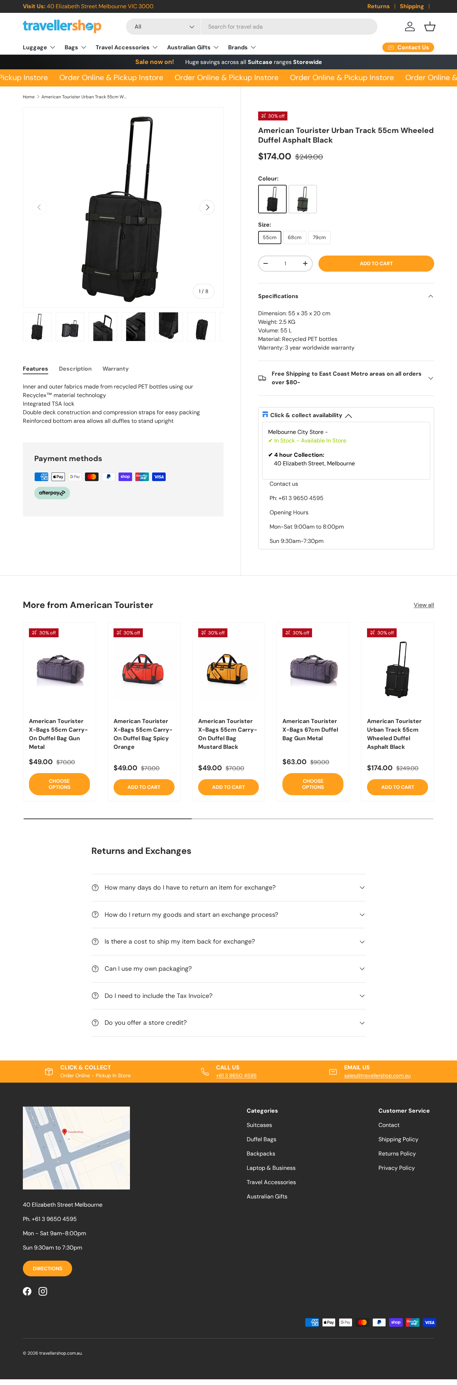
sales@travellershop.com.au (377, 1075)
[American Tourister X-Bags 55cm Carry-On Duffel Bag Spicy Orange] (144, 669)
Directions (47, 1268)
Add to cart (376, 263)
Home (29, 97)
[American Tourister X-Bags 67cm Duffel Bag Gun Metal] (312, 669)
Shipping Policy (398, 1139)
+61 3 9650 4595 (236, 1075)
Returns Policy (397, 1153)
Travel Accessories (123, 47)
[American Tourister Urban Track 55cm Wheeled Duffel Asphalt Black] (397, 669)
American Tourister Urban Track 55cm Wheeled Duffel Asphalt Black (84, 97)
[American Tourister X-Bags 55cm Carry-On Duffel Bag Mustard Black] (228, 669)
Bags (71, 47)
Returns (378, 6)
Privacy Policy (396, 1168)
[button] (430, 26)
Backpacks (261, 1153)
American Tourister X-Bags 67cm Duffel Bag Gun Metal (310, 729)
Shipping (412, 6)
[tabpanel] (123, 403)
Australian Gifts (189, 47)
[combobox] (251, 27)
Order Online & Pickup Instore (108, 78)
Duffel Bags (261, 1139)
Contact (389, 1125)
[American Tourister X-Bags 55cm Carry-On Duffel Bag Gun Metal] (59, 669)
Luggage (35, 47)
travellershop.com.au (60, 1353)
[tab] (35, 369)
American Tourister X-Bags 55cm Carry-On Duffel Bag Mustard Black (227, 734)
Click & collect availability (306, 415)
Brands (238, 47)
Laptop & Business (271, 1168)
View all (424, 605)
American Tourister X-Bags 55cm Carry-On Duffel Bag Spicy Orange (143, 734)
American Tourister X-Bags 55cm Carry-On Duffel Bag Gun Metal (58, 734)
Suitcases (259, 1125)
